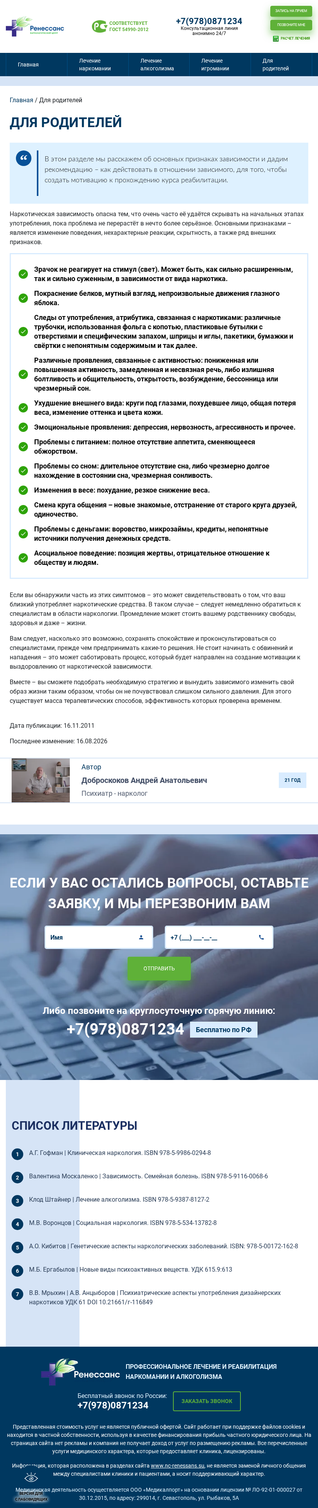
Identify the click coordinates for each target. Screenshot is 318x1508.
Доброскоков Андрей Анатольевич (144, 780)
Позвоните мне (291, 25)
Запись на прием (291, 11)
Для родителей (276, 65)
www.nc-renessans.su (177, 1466)
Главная (28, 64)
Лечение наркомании (95, 65)
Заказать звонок (206, 1401)
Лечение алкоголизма (157, 65)
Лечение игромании (215, 65)
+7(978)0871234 (209, 21)
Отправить (159, 968)
